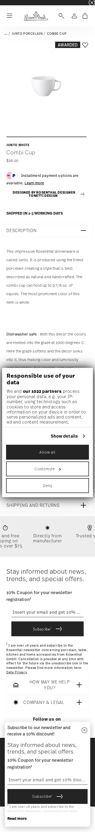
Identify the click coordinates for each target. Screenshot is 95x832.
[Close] (84, 730)
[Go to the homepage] (36, 16)
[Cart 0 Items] (85, 16)
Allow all (47, 452)
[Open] (60, 15)
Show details (64, 436)
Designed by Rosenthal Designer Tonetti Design (44, 194)
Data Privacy (16, 672)
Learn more (34, 182)
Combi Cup (56, 34)
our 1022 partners (42, 391)
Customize (45, 468)
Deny (47, 485)
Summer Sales (11, 2)
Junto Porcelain (27, 34)
